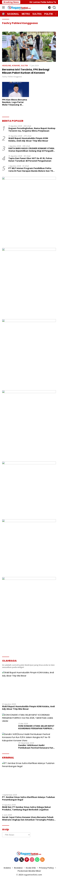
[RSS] (42, 859)
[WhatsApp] (37, 859)
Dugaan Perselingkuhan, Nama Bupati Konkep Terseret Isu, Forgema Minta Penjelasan (31, 129)
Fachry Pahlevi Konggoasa (12, 76)
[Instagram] (32, 859)
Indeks (7, 867)
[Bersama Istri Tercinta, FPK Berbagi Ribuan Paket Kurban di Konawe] (29, 47)
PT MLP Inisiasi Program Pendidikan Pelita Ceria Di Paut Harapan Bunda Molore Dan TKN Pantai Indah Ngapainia (31, 169)
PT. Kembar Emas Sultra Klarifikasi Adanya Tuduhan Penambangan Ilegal (28, 798)
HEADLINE (6, 65)
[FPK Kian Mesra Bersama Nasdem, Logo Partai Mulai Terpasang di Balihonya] (15, 89)
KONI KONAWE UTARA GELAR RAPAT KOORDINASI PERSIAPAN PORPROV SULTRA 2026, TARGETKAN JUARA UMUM (36, 727)
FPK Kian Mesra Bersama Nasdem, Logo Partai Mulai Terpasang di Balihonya (14, 102)
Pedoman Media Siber (29, 871)
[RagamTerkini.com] (19, 7)
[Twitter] (21, 859)
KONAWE (16, 65)
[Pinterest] (26, 859)
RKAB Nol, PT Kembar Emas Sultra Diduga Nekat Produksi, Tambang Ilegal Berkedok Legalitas (26, 808)
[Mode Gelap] (49, 7)
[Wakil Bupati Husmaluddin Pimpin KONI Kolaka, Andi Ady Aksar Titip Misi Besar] (29, 686)
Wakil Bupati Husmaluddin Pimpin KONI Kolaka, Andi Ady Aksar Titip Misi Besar (28, 139)
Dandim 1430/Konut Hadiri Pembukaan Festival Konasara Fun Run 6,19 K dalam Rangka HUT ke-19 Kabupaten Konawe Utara (36, 746)
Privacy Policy (46, 867)
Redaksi (18, 867)
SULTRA (24, 65)
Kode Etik (31, 867)
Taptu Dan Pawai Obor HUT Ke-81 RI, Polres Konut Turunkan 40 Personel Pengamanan (30, 159)
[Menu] (4, 7)
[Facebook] (16, 859)
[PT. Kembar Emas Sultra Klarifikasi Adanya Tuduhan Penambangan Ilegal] (29, 777)
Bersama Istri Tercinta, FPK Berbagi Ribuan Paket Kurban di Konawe (25, 71)
